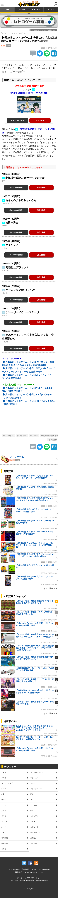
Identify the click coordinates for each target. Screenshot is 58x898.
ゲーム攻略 (36, 9)
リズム (32, 799)
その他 (3, 848)
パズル (3, 778)
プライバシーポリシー (33, 872)
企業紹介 (33, 838)
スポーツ (33, 783)
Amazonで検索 (18, 120)
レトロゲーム (21, 33)
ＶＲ (3, 832)
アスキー (35, 435)
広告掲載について (29, 869)
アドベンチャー (36, 788)
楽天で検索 (40, 120)
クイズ (3, 805)
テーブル (33, 805)
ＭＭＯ (3, 816)
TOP (3, 33)
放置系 (3, 810)
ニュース (7, 9)
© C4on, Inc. (29, 888)
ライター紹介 (44, 869)
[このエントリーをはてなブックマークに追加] (54, 55)
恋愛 (3, 794)
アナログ (4, 821)
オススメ (50, 9)
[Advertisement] (29, 422)
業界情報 (4, 843)
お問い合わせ (14, 869)
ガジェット (34, 827)
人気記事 (21, 9)
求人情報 (33, 843)
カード (3, 799)
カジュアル (34, 816)
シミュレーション (36, 772)
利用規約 (18, 872)
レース (3, 788)
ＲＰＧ (3, 772)
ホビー (32, 821)
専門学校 (4, 838)
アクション (34, 778)
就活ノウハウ (35, 832)
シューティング (7, 783)
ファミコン (23, 435)
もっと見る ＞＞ (50, 588)
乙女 (32, 794)
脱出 (32, 810)
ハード (3, 827)
